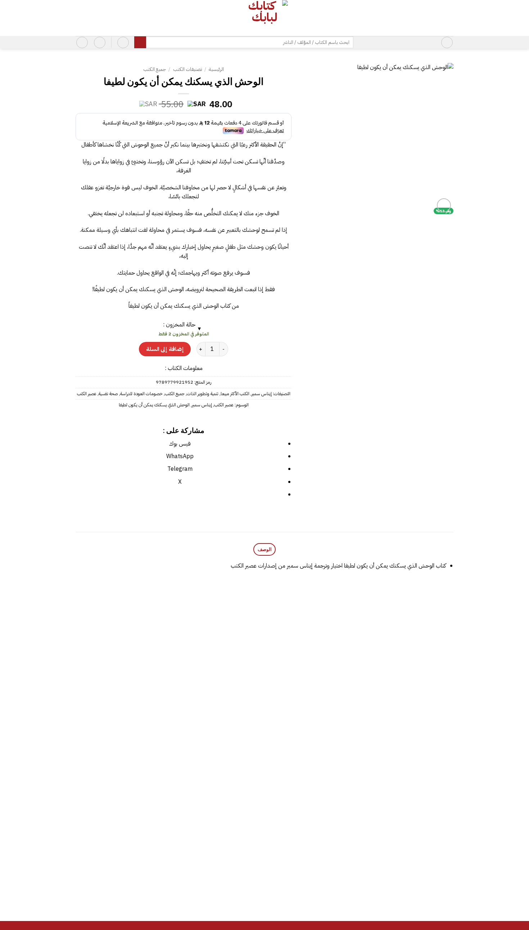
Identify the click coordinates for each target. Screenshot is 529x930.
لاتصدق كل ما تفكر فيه (217, 722)
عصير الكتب (86, 393)
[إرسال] (140, 42)
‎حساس (217, 862)
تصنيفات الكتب (187, 69)
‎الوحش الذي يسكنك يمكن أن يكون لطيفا (154, 404)
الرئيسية (216, 69)
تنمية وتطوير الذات (202, 393)
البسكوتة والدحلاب (409, 722)
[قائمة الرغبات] (99, 42)
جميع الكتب (154, 69)
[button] (447, 42)
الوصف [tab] (265, 549)
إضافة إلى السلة (165, 349)
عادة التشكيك (409, 862)
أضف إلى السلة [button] (409, 743)
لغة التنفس (313, 704)
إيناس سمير (262, 393)
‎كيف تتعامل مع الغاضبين (122, 862)
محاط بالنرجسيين (313, 879)
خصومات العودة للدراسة (141, 393)
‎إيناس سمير (202, 404)
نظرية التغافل (121, 722)
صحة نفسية (108, 393)
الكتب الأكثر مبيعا (235, 393)
